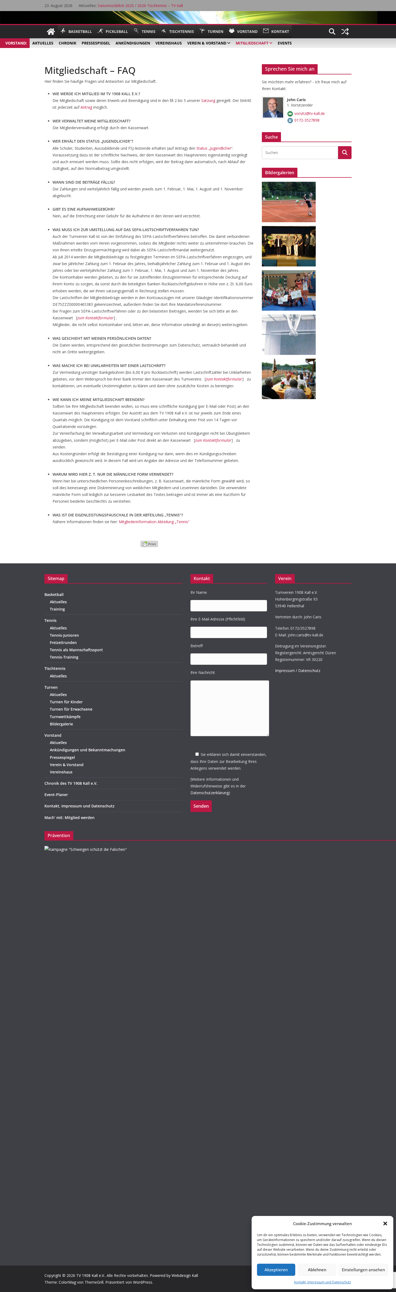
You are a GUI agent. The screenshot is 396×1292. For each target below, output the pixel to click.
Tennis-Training (64, 657)
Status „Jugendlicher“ (214, 148)
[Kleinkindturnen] (290, 273)
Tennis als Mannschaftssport (76, 649)
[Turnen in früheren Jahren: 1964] (290, 317)
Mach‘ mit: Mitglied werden (69, 817)
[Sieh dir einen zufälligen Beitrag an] (345, 31)
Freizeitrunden (63, 642)
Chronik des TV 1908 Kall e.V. (71, 783)
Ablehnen (317, 1269)
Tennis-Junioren (64, 635)
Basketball (54, 594)
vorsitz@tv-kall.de (309, 113)
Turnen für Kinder (66, 701)
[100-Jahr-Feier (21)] (290, 229)
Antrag (86, 107)
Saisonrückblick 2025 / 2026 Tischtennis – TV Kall (140, 5)
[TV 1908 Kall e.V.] (50, 31)
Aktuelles (58, 601)
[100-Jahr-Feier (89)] (290, 185)
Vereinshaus (61, 771)
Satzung (208, 100)
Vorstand (52, 735)
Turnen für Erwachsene (71, 709)
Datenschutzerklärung (209, 792)
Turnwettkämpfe (65, 716)
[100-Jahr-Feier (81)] (290, 362)
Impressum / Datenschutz (297, 670)
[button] (385, 1223)
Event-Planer (56, 794)
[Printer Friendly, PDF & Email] (149, 543)
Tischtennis (54, 668)
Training (57, 609)
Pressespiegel (62, 757)
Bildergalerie (61, 723)
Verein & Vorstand (67, 764)
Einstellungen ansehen (363, 1269)
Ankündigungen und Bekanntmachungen (87, 749)
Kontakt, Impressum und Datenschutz (322, 1282)
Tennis (50, 620)
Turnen (51, 687)
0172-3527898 (306, 120)
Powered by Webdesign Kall (174, 1275)
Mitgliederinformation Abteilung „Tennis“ (154, 521)
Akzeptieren (276, 1269)
